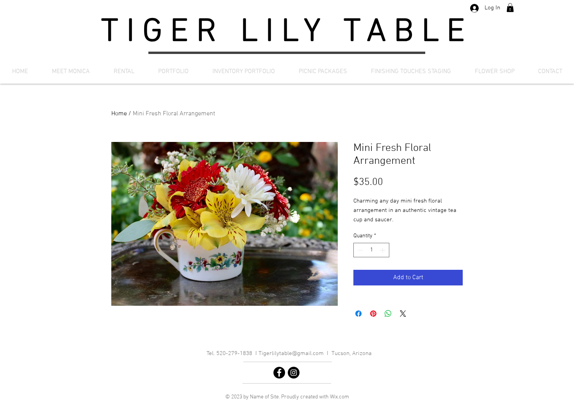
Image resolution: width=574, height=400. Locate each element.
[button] (510, 7)
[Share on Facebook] (358, 313)
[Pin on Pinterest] (373, 313)
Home (119, 114)
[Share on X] (403, 313)
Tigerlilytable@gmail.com (291, 353)
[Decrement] (359, 250)
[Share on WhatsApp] (388, 313)
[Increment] (383, 250)
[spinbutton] (371, 250)
